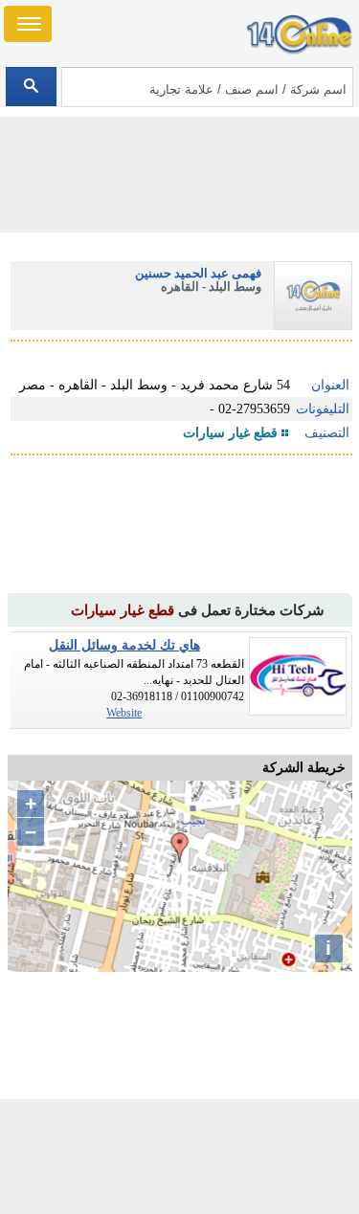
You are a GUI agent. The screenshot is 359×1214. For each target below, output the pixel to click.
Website (124, 712)
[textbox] (207, 87)
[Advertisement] (180, 1156)
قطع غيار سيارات (230, 433)
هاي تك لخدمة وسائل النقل (124, 645)
